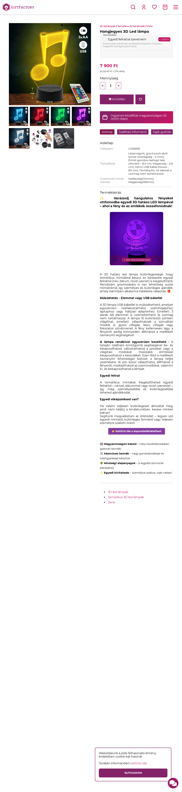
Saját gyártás (162, 132)
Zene (149, 26)
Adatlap (107, 132)
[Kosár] (165, 7)
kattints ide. (138, 763)
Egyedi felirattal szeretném (127, 39)
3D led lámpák (109, 26)
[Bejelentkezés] (143, 7)
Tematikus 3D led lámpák (132, 26)
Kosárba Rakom (118, 101)
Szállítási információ (133, 132)
